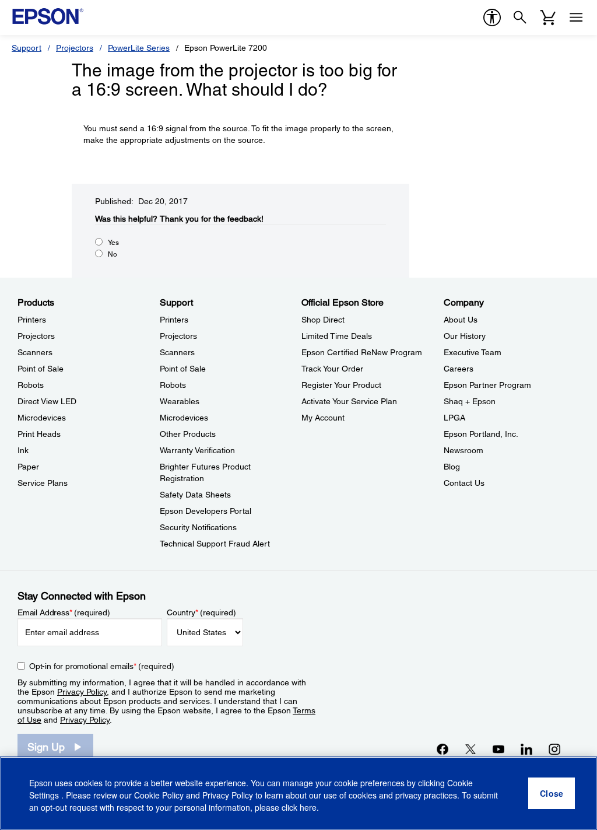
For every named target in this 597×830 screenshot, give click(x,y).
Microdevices (41, 417)
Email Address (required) (63, 612)
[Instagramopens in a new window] (554, 748)
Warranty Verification (197, 450)
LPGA (454, 417)
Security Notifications (198, 527)
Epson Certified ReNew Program (361, 352)
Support (26, 47)
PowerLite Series (139, 47)
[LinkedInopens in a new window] (526, 748)
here (308, 807)
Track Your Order (332, 368)
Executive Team (472, 352)
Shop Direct (323, 319)
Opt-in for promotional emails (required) (101, 666)
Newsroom (463, 450)
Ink (23, 450)
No (112, 254)
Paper (28, 466)
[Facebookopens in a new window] (442, 748)
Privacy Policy (82, 691)
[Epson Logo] (48, 16)
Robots (30, 385)
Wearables (179, 401)
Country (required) (201, 612)
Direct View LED (46, 401)
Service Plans (42, 483)
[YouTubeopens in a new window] (498, 748)
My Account (323, 417)
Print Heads (39, 434)
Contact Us (464, 483)
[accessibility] (492, 17)
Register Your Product (341, 385)
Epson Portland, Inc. (481, 434)
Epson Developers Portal (205, 511)
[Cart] (548, 17)
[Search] (520, 17)
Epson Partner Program (487, 385)
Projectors (74, 47)
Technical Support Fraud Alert (215, 543)
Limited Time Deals (336, 336)
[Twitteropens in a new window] (470, 748)
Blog (452, 466)
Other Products (188, 434)
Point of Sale (40, 368)
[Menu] (576, 17)
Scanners (34, 352)
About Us (460, 319)
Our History (465, 336)
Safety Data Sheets (195, 494)
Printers (31, 319)
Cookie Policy (159, 795)
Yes (113, 243)
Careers (458, 368)
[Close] (551, 793)
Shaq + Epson (470, 401)
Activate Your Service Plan (349, 401)
